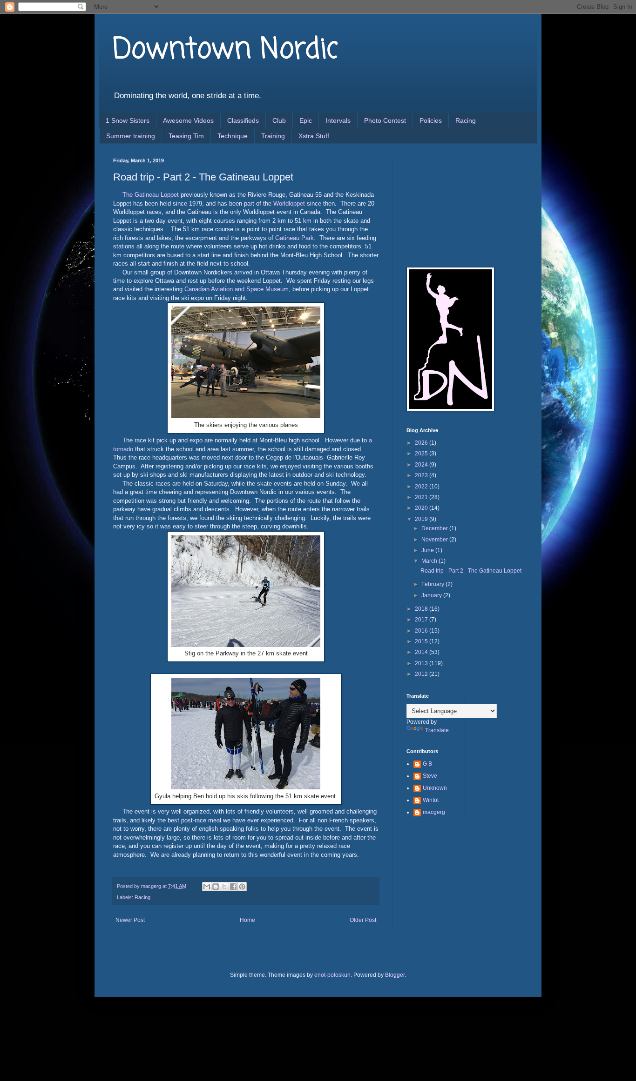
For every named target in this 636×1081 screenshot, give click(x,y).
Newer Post (130, 920)
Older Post (363, 920)
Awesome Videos (188, 120)
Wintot (431, 800)
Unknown (435, 788)
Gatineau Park (294, 237)
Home (247, 920)
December (435, 528)
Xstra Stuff (313, 136)
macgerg (434, 812)
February (433, 584)
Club (279, 120)
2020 (422, 508)
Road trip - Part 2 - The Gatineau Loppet (470, 570)
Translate (437, 730)
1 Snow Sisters (127, 120)
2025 (422, 453)
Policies (430, 120)
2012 (422, 674)
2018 (422, 609)
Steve (430, 776)
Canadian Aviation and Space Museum (236, 289)
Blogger (395, 975)
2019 (422, 519)
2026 (422, 443)
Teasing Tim (186, 136)
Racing (465, 120)
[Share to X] (224, 886)
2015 (422, 641)
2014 (422, 652)
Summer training (130, 136)
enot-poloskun (332, 975)
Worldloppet (289, 203)
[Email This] (206, 886)
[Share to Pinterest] (242, 886)
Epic (305, 120)
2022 (422, 486)
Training (273, 136)
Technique (232, 136)
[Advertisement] (453, 204)
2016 (422, 630)
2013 (422, 663)
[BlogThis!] (215, 886)
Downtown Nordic (225, 50)
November (435, 539)
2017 (422, 619)
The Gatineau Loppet (150, 194)
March (430, 561)
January (432, 595)
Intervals (338, 120)
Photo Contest (385, 120)
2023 (422, 475)
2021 (422, 497)
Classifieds (243, 120)
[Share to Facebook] (233, 886)
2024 (422, 464)
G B (427, 764)
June (428, 550)
